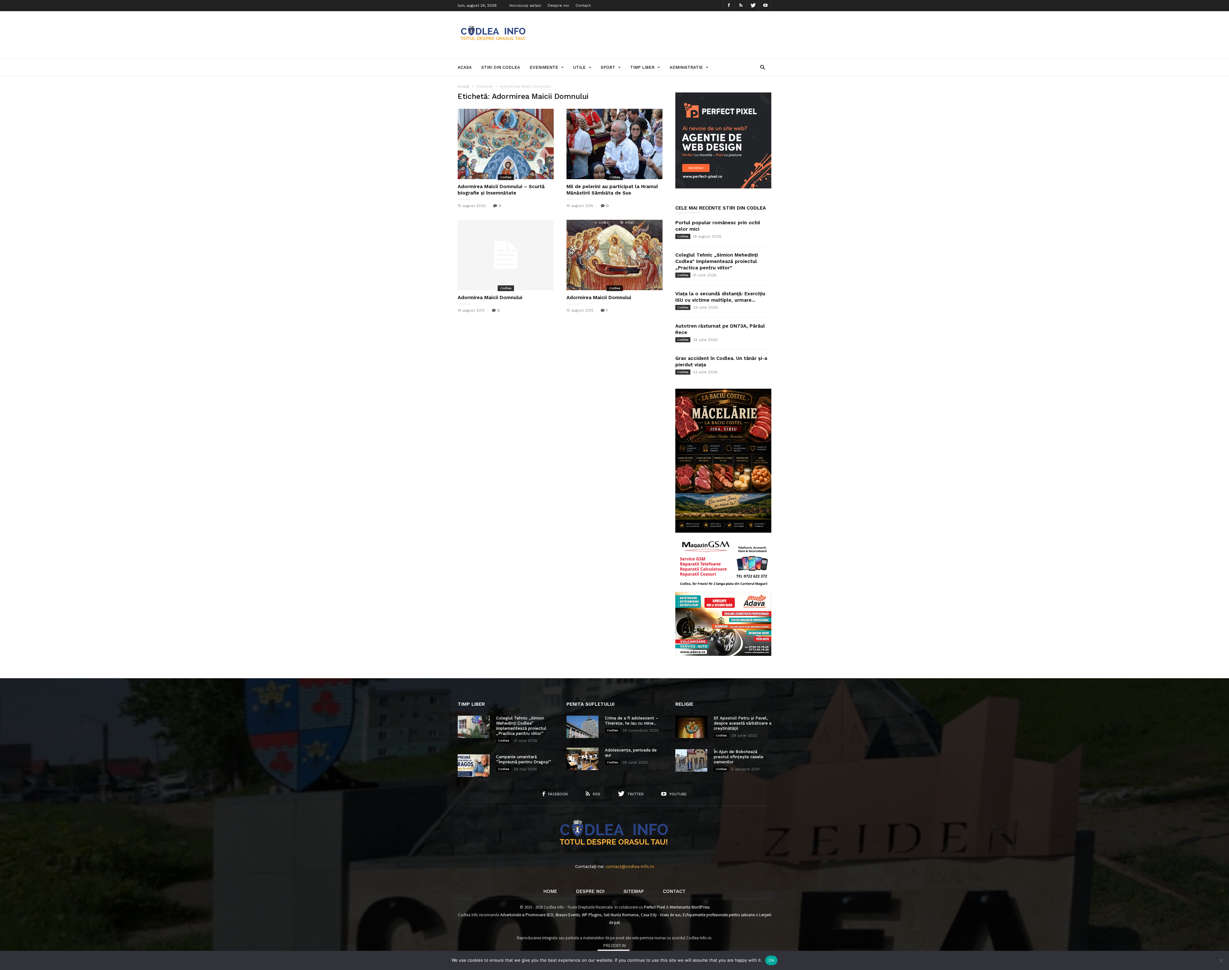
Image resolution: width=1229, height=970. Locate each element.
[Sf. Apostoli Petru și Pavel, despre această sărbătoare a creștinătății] (691, 727)
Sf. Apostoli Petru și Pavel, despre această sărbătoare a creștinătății (742, 723)
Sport (608, 67)
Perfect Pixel (654, 907)
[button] (762, 67)
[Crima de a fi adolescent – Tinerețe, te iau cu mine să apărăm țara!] (582, 727)
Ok (771, 960)
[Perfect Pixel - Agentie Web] (723, 187)
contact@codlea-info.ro (630, 866)
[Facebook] (729, 5)
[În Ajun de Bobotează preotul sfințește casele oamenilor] (691, 760)
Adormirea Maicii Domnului (490, 297)
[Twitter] (753, 5)
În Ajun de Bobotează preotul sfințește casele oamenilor (738, 756)
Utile (579, 67)
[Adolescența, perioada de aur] (582, 759)
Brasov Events (568, 915)
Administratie (686, 67)
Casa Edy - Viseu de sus (660, 915)
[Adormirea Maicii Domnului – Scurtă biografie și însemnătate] (506, 144)
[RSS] (741, 5)
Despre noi (558, 5)
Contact (582, 5)
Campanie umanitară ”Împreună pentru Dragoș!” (523, 759)
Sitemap (633, 891)
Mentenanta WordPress (690, 907)
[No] (1221, 960)
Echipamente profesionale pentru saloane (719, 915)
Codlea (505, 177)
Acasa (465, 67)
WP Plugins (591, 915)
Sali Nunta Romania (621, 915)
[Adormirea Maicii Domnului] (506, 255)
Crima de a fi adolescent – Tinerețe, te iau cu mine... (631, 721)
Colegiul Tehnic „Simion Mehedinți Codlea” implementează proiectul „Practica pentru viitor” (716, 261)
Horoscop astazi (525, 5)
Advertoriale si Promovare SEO (526, 915)
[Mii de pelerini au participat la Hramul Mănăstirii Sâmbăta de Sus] (614, 144)
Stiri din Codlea (500, 67)
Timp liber (642, 67)
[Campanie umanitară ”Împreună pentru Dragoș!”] (474, 765)
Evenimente (544, 67)
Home (550, 891)
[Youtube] (765, 5)
